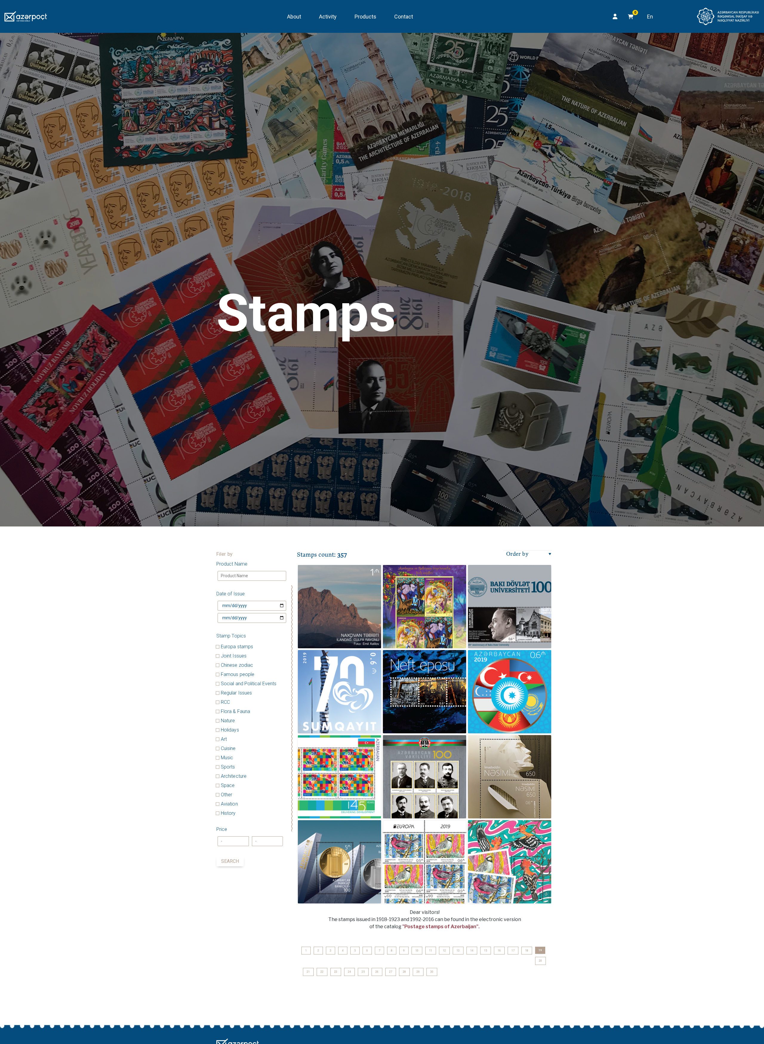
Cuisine (228, 748)
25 (363, 971)
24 (349, 971)
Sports (228, 767)
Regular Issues (236, 693)
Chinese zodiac (237, 665)
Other (226, 794)
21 (308, 971)
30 (431, 971)
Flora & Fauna (235, 711)
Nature (228, 720)
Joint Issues (234, 656)
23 (335, 971)
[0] (629, 17)
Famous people (237, 674)
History (228, 813)
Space (228, 785)
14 (471, 950)
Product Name (231, 564)
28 (404, 971)
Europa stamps (237, 646)
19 (540, 950)
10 (416, 950)
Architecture (234, 776)
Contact (403, 16)
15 (485, 950)
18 (526, 950)
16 (499, 950)
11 (430, 950)
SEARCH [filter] (230, 861)
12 (444, 950)
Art (224, 739)
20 (540, 960)
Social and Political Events (248, 683)
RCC (225, 702)
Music (227, 757)
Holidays (230, 730)
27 (390, 971)
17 (513, 950)
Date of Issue (230, 594)
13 (458, 950)
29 (418, 971)
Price (221, 829)
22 (322, 971)
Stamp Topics (231, 636)
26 (376, 971)
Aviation (229, 804)
